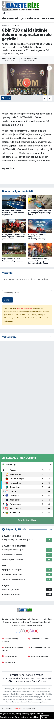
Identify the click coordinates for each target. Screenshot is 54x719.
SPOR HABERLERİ (10, 678)
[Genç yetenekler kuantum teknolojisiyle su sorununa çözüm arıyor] (14, 226)
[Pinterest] (27, 631)
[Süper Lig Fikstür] (50, 529)
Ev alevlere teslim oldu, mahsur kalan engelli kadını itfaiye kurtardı (38, 261)
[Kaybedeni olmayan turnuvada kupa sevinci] (14, 250)
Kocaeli (16, 26)
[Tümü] (50, 337)
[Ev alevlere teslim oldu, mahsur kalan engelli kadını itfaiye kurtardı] (40, 250)
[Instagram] (32, 631)
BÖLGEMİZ (24, 678)
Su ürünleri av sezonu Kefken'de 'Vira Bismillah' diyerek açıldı (13, 213)
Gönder (7, 300)
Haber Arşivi (10, 662)
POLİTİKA (35, 678)
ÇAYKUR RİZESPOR (30, 19)
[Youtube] (36, 631)
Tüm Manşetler (11, 656)
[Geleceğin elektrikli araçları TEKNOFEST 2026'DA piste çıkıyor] (40, 226)
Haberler (6, 26)
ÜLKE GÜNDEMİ (39, 682)
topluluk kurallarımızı (25, 308)
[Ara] (4, 13)
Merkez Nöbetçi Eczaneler (10, 640)
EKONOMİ (46, 678)
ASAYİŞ (27, 682)
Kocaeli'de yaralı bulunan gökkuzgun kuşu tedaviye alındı (39, 213)
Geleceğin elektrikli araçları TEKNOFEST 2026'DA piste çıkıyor (37, 237)
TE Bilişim (17, 709)
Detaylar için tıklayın (27, 520)
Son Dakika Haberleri (39, 656)
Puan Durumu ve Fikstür (40, 647)
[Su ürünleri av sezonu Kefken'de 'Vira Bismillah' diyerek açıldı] (14, 202)
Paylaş (7, 98)
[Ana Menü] (7, 13)
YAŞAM (19, 682)
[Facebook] (18, 631)
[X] (22, 631)
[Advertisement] (27, 369)
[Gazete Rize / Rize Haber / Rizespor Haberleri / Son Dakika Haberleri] (27, 6)
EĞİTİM (11, 682)
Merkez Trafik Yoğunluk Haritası (13, 649)
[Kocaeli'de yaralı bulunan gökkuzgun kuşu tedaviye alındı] (40, 202)
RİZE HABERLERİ (10, 19)
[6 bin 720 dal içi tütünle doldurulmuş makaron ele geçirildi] (27, 79)
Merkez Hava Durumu (40, 639)
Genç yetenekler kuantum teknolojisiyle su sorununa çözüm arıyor (13, 237)
